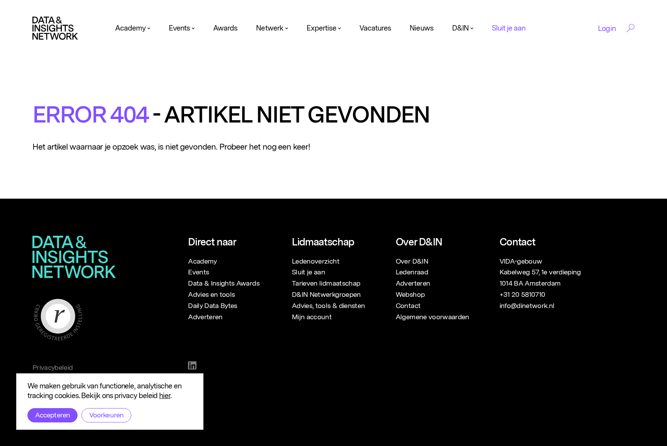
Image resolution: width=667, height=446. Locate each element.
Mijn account (312, 317)
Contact (408, 305)
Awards (225, 28)
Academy (130, 28)
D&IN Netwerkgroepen (326, 294)
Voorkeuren (106, 415)
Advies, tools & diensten (328, 305)
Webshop (410, 294)
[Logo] (55, 28)
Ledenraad (412, 272)
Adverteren (205, 317)
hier (164, 395)
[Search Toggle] (630, 28)
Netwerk (269, 28)
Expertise (321, 28)
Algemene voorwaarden (432, 317)
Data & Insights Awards (223, 283)
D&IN (460, 28)
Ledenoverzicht (315, 261)
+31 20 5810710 (522, 294)
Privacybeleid (52, 367)
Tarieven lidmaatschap (326, 283)
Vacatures (375, 28)
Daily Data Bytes (212, 305)
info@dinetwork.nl (527, 305)
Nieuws (421, 28)
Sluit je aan (508, 28)
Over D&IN (412, 261)
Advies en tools (211, 294)
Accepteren (52, 415)
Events (179, 28)
